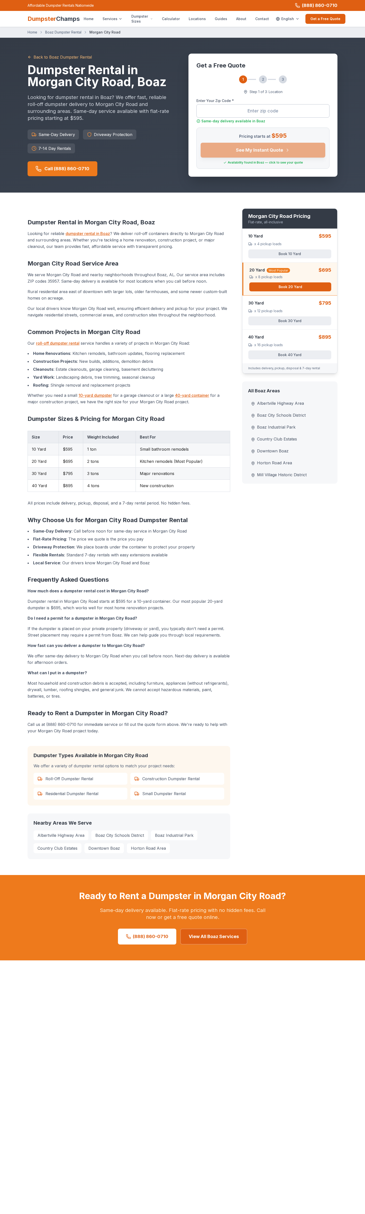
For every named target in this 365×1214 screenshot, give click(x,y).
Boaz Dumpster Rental (63, 32)
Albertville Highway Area (60, 835)
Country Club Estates (57, 848)
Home (89, 19)
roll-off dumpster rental (57, 343)
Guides (221, 19)
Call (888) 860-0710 (66, 168)
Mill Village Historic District (282, 474)
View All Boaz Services (214, 936)
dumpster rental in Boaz (88, 233)
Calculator (171, 19)
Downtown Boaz (104, 848)
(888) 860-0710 (319, 5)
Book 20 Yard (290, 287)
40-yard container (192, 395)
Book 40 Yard (289, 355)
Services (110, 19)
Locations (197, 19)
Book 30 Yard (289, 321)
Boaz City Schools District (119, 835)
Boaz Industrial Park (174, 835)
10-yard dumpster (95, 395)
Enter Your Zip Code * (215, 101)
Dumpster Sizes (139, 18)
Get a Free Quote (325, 19)
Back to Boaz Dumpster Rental (63, 57)
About (241, 19)
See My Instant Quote (259, 150)
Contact (262, 19)
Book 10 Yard (290, 254)
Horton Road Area (148, 848)
